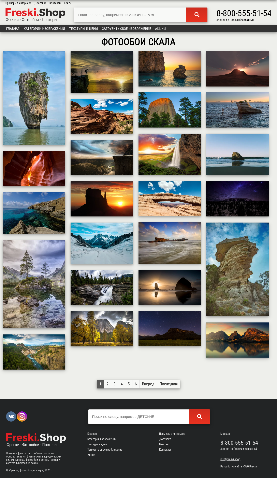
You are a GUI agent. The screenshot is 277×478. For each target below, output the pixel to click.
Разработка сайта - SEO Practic (239, 466)
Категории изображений (44, 29)
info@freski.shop (230, 459)
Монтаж (164, 444)
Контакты (55, 3)
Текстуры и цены (83, 29)
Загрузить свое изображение (126, 29)
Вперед (148, 384)
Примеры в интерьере (18, 3)
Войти (67, 3)
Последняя (168, 384)
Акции (160, 29)
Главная (13, 29)
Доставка (40, 3)
